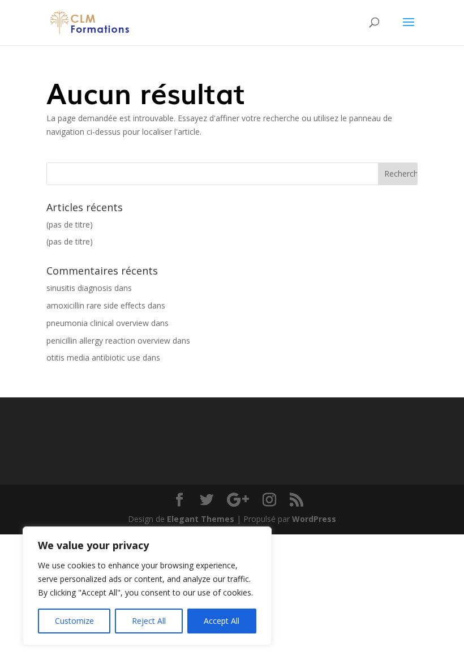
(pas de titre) (69, 224)
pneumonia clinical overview (97, 323)
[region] (147, 585)
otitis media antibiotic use (93, 357)
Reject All (149, 620)
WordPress (314, 518)
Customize (74, 620)
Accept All (221, 620)
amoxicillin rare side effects (95, 305)
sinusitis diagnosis (79, 287)
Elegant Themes (200, 518)
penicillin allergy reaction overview (108, 340)
